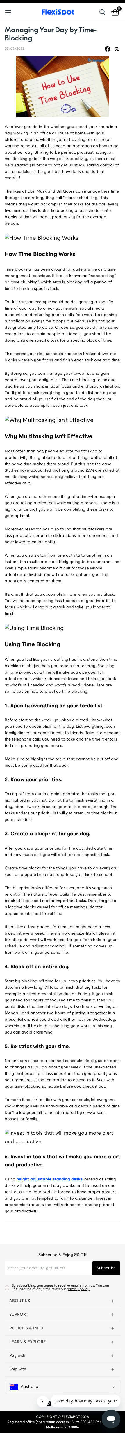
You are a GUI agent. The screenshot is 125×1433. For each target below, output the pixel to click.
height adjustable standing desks (50, 1179)
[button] (62, 1301)
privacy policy (78, 1289)
